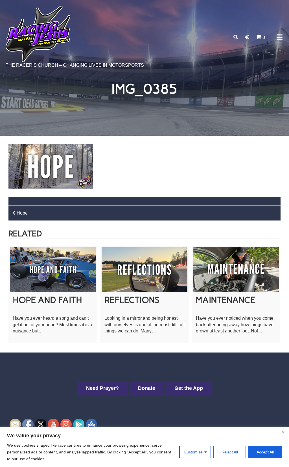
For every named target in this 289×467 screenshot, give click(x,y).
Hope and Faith (47, 300)
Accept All (265, 452)
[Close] (283, 432)
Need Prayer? (102, 388)
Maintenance (225, 300)
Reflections (131, 300)
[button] (247, 37)
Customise (193, 452)
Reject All (230, 452)
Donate (146, 388)
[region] (144, 447)
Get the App (188, 388)
